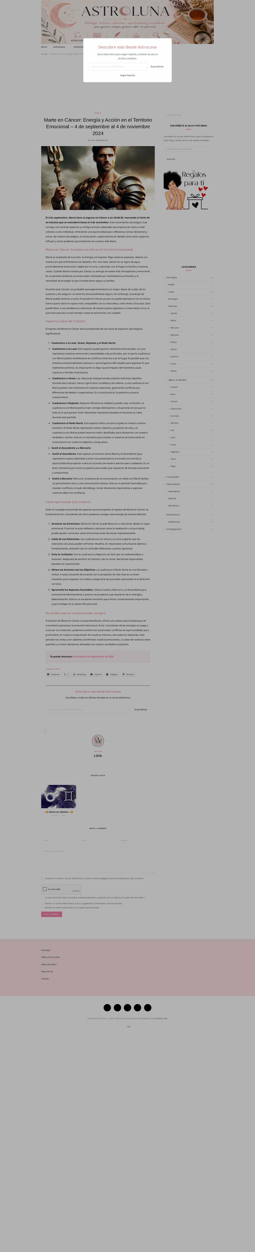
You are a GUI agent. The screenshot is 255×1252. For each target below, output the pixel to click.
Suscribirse (157, 66)
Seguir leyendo (127, 75)
